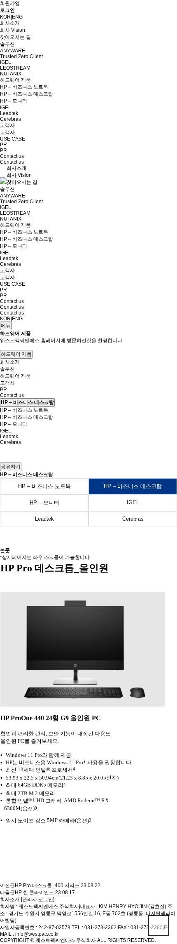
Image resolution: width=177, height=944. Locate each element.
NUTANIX (10, 74)
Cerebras (10, 119)
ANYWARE (12, 51)
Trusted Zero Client (21, 56)
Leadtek (9, 113)
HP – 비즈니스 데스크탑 (26, 94)
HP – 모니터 (13, 101)
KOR (5, 17)
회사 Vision (12, 30)
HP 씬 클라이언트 (34, 892)
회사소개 (10, 23)
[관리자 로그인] (37, 899)
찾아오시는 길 (15, 37)
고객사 (7, 125)
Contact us (12, 156)
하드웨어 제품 (15, 80)
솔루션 (7, 44)
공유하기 (11, 467)
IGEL (5, 62)
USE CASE (12, 139)
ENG (17, 17)
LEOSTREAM (15, 68)
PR (3, 145)
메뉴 (6, 326)
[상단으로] (158, 925)
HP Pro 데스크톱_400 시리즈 (47, 885)
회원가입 (10, 3)
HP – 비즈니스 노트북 (24, 87)
